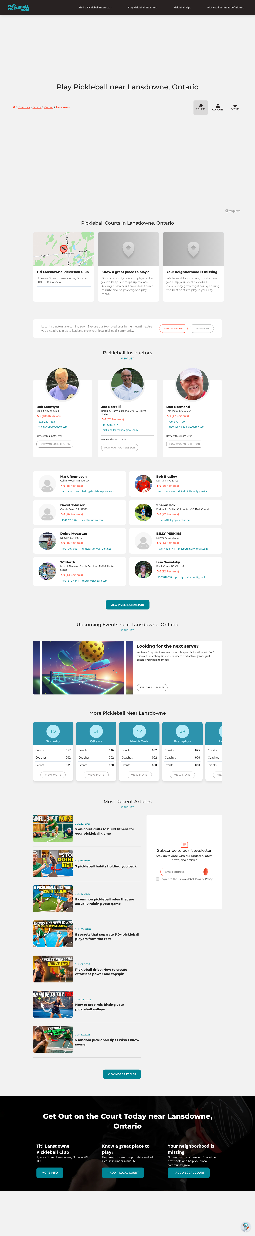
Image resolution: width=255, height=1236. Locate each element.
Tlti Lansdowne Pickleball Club (63, 272)
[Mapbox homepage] (232, 211)
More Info (50, 1173)
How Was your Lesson (54, 444)
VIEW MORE (53, 774)
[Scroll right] (229, 527)
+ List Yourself (173, 328)
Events (235, 109)
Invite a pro (202, 328)
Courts (201, 109)
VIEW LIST (127, 358)
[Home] (18, 7)
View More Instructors (128, 604)
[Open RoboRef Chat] (246, 1227)
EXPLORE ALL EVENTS (152, 687)
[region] (127, 165)
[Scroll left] (25, 527)
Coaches (217, 109)
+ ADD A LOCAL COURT (123, 1173)
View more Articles (122, 1074)
